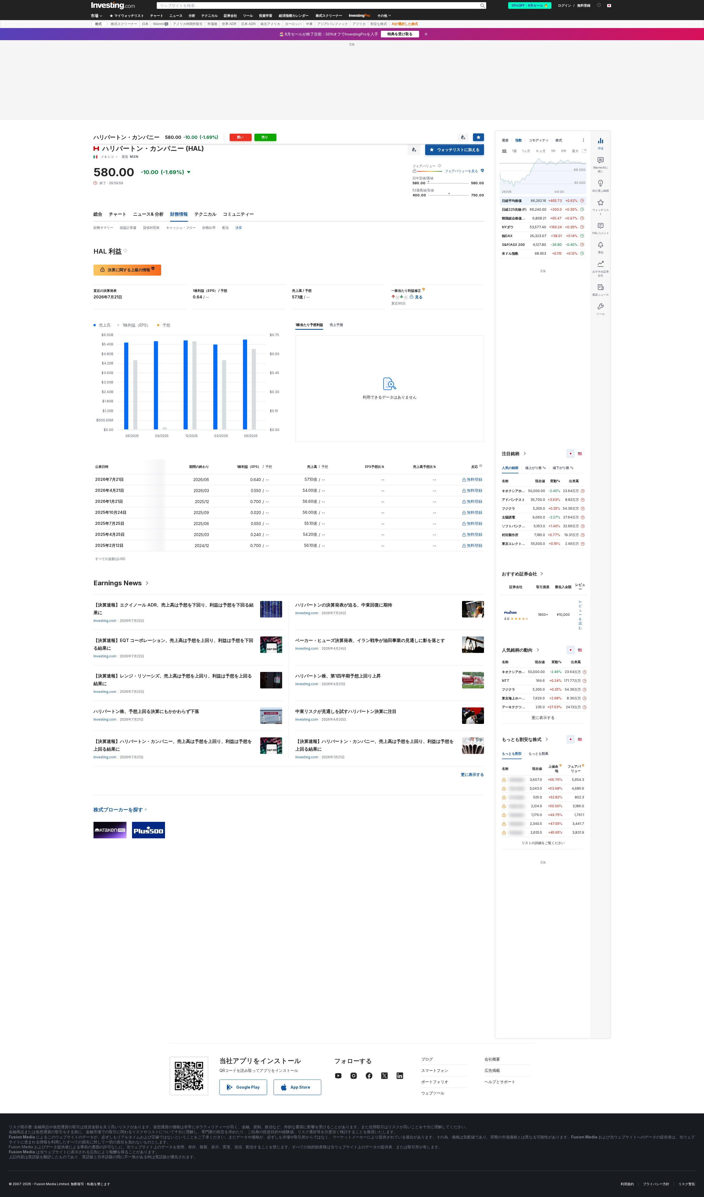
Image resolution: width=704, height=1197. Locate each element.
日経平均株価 (512, 201)
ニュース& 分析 (148, 214)
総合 (98, 214)
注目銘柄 (510, 453)
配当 (225, 228)
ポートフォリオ (434, 1081)
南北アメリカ (270, 24)
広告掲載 (492, 1070)
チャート (118, 214)
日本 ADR (248, 24)
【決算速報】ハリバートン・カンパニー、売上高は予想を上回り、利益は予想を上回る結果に (173, 745)
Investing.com (105, 621)
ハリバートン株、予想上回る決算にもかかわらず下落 (146, 711)
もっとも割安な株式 (521, 739)
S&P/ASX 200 (513, 245)
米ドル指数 (510, 253)
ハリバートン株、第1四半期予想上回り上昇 (338, 676)
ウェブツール (432, 1093)
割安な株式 (378, 24)
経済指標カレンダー (294, 16)
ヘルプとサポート (500, 1081)
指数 (518, 140)
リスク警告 (686, 1184)
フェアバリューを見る (461, 171)
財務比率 (209, 228)
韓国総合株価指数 (515, 218)
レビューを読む (580, 614)
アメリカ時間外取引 (188, 24)
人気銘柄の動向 (517, 650)
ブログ (427, 1059)
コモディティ (539, 140)
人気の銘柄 (510, 468)
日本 (145, 24)
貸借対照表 (151, 228)
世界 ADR (229, 24)
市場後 (212, 24)
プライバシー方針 (656, 1184)
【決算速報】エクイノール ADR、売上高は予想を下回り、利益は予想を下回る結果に (174, 608)
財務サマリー (103, 228)
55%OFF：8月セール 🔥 (530, 5)
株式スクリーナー (329, 16)
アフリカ (359, 24)
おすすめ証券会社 (519, 573)
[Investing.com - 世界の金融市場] (113, 5)
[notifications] (599, 5)
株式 (98, 24)
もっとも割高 (538, 753)
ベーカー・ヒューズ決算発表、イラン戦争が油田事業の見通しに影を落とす (370, 640)
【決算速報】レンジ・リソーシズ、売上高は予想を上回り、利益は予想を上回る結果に (173, 679)
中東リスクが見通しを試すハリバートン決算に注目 (346, 711)
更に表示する (472, 774)
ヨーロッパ (293, 24)
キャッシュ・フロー (181, 228)
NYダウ (507, 227)
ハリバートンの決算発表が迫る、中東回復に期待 (343, 605)
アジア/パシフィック (332, 24)
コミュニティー (238, 214)
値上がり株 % (535, 468)
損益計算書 (128, 228)
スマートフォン (434, 1070)
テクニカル (205, 214)
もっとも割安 (512, 753)
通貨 (505, 140)
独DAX (507, 236)
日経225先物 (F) (514, 209)
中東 (309, 24)
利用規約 (627, 1184)
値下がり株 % (563, 468)
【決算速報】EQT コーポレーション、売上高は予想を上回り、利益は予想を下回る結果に (173, 644)
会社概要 (492, 1059)
